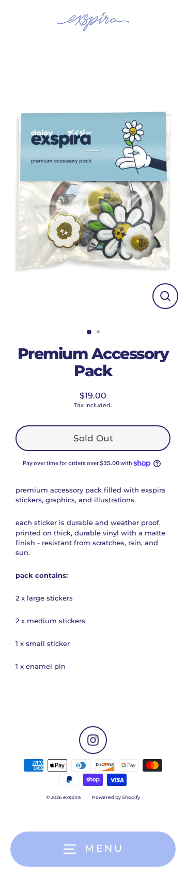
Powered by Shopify (116, 797)
